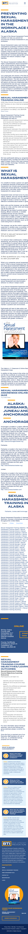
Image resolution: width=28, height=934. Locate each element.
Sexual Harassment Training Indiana (13, 550)
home (3, 867)
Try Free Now (5, 397)
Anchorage (23, 511)
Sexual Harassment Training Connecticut (14, 537)
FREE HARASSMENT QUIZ (8, 872)
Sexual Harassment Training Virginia (13, 602)
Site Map (14, 927)
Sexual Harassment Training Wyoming (14, 609)
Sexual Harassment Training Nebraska (13, 571)
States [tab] (4, 523)
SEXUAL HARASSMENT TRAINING (10, 870)
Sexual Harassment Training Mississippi (14, 566)
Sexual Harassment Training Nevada (14, 573)
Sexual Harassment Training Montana (13, 569)
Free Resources (20, 927)
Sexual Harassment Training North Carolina (14, 581)
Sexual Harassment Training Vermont (12, 600)
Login (3, 880)
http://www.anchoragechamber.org (12, 441)
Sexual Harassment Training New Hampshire (13, 574)
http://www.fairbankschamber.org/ (12, 465)
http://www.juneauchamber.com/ (11, 489)
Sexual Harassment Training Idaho (13, 546)
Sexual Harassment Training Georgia (13, 543)
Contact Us (5, 875)
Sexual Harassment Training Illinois (12, 548)
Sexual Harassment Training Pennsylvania (13, 589)
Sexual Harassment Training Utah (12, 599)
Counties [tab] (19, 523)
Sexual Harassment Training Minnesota (14, 564)
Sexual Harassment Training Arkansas (13, 532)
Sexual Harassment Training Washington (13, 604)
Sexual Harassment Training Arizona (13, 530)
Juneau (14, 511)
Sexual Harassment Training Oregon (14, 587)
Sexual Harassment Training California (14, 533)
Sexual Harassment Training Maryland (13, 559)
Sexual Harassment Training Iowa (13, 551)
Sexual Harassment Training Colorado (14, 535)
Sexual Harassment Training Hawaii (13, 545)
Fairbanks (8, 511)
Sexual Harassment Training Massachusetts (14, 561)
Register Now (6, 877)
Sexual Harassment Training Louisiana (14, 556)
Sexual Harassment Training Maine (14, 558)
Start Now (4, 111)
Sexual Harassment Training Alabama (13, 528)
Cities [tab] (12, 523)
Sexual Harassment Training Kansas (12, 553)
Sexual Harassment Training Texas (14, 597)
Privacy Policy (7, 927)
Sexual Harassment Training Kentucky (12, 555)
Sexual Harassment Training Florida (14, 541)
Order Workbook (10, 918)
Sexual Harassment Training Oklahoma (12, 586)
